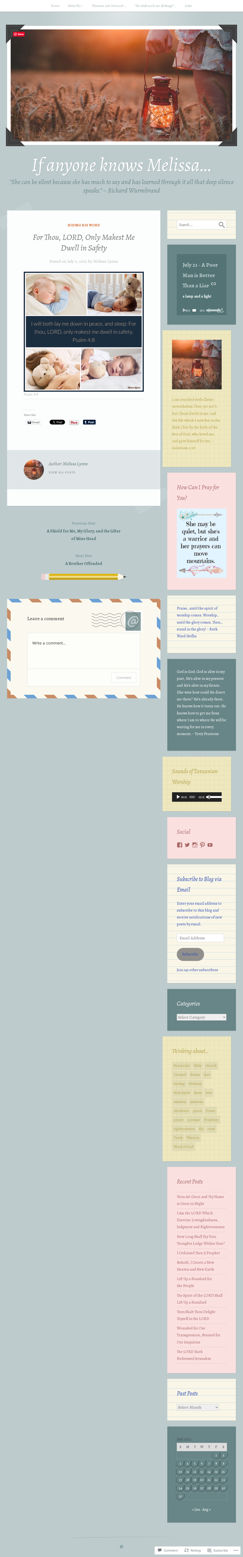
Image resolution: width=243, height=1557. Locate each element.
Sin (201, 1128)
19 (194, 1479)
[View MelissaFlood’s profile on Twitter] (187, 845)
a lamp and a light (196, 296)
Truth (178, 1137)
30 (223, 1488)
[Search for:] (201, 224)
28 (209, 1488)
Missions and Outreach (108, 6)
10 (180, 1471)
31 (180, 1496)
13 (202, 1471)
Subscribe (190, 954)
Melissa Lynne (105, 261)
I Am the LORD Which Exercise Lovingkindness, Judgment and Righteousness (201, 1220)
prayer (179, 1119)
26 (194, 1488)
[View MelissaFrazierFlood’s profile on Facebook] (179, 845)
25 (187, 1488)
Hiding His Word (84, 225)
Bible (197, 1065)
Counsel (180, 1074)
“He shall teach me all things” (154, 6)
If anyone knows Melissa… (121, 165)
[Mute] (208, 797)
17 (180, 1479)
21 (209, 1479)
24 (180, 1488)
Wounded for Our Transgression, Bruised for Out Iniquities (198, 1335)
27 (201, 1488)
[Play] (184, 310)
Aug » (206, 1509)
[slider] (211, 310)
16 (223, 1471)
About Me (74, 6)
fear (207, 1074)
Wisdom (193, 1137)
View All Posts (62, 472)
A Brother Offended (83, 559)
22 (216, 1479)
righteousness (184, 1128)
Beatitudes (182, 1065)
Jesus (198, 1092)
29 (216, 1488)
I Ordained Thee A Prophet (198, 1253)
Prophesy (211, 1119)
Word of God (183, 1146)
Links (188, 6)
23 (223, 1479)
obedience (181, 1110)
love (209, 1092)
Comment (123, 678)
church (211, 1065)
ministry (180, 1101)
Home (55, 6)
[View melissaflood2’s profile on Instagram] (195, 845)
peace (197, 1110)
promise (194, 1119)
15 (216, 1471)
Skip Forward (222, 310)
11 (188, 1471)
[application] (201, 310)
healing (179, 1083)
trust (211, 1128)
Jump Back (218, 310)
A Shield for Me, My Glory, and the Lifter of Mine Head (84, 530)
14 (209, 1471)
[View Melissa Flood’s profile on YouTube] (210, 845)
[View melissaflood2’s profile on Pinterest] (202, 845)
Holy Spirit (182, 1092)
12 (194, 1471)
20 (202, 1479)
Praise (210, 1110)
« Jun (196, 1509)
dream (195, 1074)
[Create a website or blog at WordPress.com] (121, 1547)
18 (187, 1479)
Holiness (195, 1083)
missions (196, 1101)
